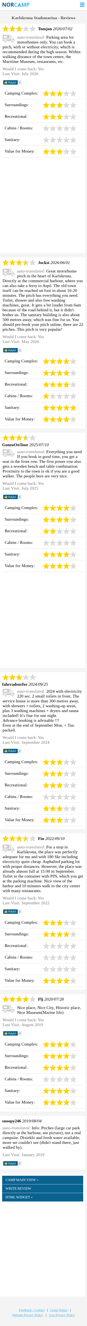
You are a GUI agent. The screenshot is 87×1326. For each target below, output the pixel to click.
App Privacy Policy (62, 1315)
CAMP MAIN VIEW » (21, 1180)
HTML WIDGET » (19, 1197)
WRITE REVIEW (18, 1188)
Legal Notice (59, 1310)
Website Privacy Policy (27, 1315)
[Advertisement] (43, 206)
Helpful (10, 82)
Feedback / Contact (32, 1310)
